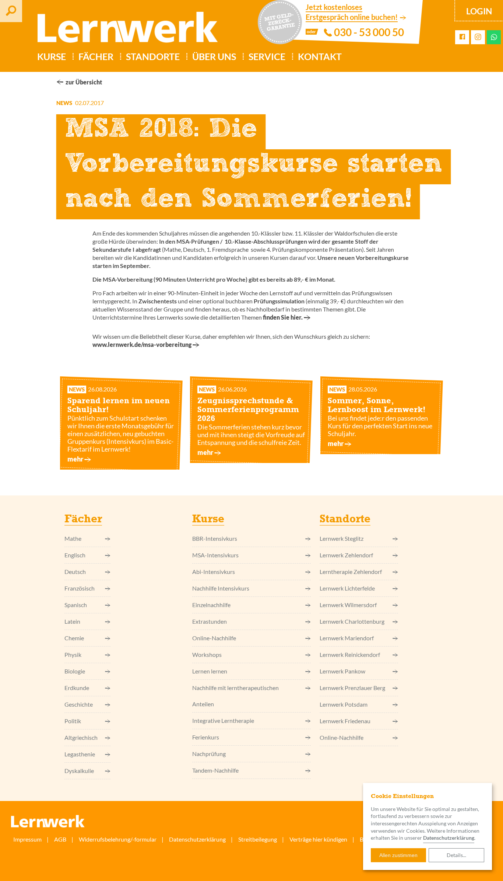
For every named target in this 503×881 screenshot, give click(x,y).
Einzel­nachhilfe (211, 604)
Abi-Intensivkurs (213, 571)
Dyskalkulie (79, 770)
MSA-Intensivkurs (215, 554)
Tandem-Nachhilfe (215, 770)
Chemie (74, 637)
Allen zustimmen (398, 855)
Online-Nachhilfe (214, 637)
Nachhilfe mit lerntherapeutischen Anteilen (235, 695)
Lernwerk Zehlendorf (346, 554)
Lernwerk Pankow (342, 671)
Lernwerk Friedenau (345, 720)
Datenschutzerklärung (197, 839)
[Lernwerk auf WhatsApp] (494, 37)
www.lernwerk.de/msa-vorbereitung (141, 344)
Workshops (207, 654)
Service (267, 56)
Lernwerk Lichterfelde (347, 588)
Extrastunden (209, 621)
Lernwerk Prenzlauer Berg (352, 687)
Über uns (214, 56)
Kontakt (320, 56)
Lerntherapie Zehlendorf (351, 571)
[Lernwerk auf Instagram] (478, 37)
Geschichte (78, 704)
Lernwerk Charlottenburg (352, 621)
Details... (456, 855)
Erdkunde (76, 687)
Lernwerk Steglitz (341, 538)
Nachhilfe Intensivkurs (220, 588)
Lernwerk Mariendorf (347, 637)
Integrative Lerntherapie (223, 720)
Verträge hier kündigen (318, 839)
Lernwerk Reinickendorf (350, 654)
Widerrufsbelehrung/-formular (117, 839)
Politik (72, 720)
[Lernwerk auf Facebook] (462, 37)
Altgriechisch (81, 737)
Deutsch (75, 571)
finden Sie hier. (283, 317)
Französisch (79, 588)
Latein (72, 621)
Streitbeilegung (257, 839)
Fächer (95, 56)
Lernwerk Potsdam (343, 704)
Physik (72, 654)
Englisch (74, 554)
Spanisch (75, 604)
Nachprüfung (209, 753)
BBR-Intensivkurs (214, 538)
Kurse (51, 56)
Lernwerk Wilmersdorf (348, 604)
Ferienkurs (205, 737)
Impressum (27, 839)
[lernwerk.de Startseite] (124, 30)
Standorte (153, 56)
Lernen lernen (209, 671)
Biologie (74, 671)
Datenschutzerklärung (448, 838)
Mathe (72, 538)
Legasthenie (79, 754)
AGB (60, 839)
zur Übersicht (84, 82)
